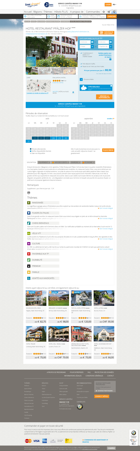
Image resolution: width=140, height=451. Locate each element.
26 (41, 138)
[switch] (134, 444)
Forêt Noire (45, 400)
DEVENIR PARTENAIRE (105, 391)
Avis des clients (60, 162)
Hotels (34, 21)
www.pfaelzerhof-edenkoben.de (78, 32)
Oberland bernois (46, 394)
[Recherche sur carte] (114, 12)
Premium (26, 418)
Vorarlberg (45, 403)
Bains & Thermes (28, 394)
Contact (110, 376)
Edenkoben (65, 21)
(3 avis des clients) (58, 82)
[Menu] (137, 431)
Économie (88, 162)
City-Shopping (28, 415)
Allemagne (41, 21)
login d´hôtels (101, 396)
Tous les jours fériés (82, 397)
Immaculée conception (83, 391)
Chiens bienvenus (29, 397)
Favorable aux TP (29, 406)
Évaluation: (29, 318)
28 (53, 138)
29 (59, 138)
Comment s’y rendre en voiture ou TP (37, 93)
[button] (81, 79)
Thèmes (48, 11)
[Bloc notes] (103, 12)
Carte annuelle (63, 388)
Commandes (93, 11)
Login (108, 5)
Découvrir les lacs (29, 403)
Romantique (27, 391)
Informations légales (73, 376)
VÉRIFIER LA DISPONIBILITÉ (104, 97)
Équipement (43, 162)
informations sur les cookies (89, 449)
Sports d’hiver (28, 388)
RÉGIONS (45, 383)
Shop (61, 383)
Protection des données (104, 372)
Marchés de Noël (28, 409)
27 (47, 138)
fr (114, 5)
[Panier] (108, 12)
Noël (78, 394)
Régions (37, 11)
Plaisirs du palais (28, 400)
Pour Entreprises (76, 372)
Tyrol (43, 406)
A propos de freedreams (56, 372)
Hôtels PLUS (61, 11)
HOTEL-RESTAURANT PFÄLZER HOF (80, 21)
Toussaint (79, 388)
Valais (43, 391)
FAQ (89, 372)
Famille (26, 412)
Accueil (28, 11)
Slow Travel (80, 385)
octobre (110, 118)
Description (31, 162)
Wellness (26, 385)
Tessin (43, 388)
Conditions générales (94, 376)
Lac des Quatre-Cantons (48, 397)
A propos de (76, 11)
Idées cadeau (62, 394)
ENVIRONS (74, 162)
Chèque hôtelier (63, 385)
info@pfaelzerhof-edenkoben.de (36, 34)
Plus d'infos (108, 150)
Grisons (44, 385)
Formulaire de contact (65, 409)
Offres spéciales (63, 391)
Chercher (112, 16)
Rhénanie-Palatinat (53, 21)
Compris (111, 448)
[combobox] (87, 46)
